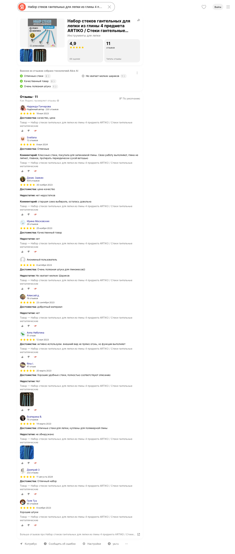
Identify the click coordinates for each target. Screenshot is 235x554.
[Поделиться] (138, 20)
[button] (26, 55)
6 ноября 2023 (43, 507)
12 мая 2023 (42, 339)
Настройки (94, 543)
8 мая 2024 (42, 144)
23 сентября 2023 (45, 302)
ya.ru (116, 543)
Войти (218, 7)
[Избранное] (204, 7)
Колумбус (31, 543)
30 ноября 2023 (44, 184)
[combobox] (65, 6)
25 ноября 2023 (44, 228)
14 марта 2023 (43, 423)
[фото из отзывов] (27, 399)
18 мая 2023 (42, 113)
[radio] (22, 130)
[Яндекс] (22, 7)
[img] (27, 113)
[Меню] (228, 6)
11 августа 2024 (44, 476)
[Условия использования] (137, 72)
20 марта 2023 (43, 370)
